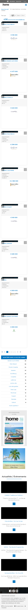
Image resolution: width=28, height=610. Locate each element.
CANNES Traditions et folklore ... (14, 495)
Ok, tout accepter (8, 606)
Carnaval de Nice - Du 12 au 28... (14, 573)
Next (25, 23)
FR (23, 1)
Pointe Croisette (13, 367)
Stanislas (13, 399)
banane (13, 370)
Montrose (13, 393)
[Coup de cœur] (8, 1)
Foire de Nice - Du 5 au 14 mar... (14, 521)
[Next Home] (5, 5)
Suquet (14, 396)
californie (13, 380)
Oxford (14, 402)
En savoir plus (19, 606)
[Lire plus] (9, 22)
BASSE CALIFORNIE (13, 360)
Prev (2, 23)
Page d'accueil (5, 9)
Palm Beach (13, 364)
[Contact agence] (25, 21)
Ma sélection (12, 1)
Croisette (13, 376)
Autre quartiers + (14, 405)
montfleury (13, 373)
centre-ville (13, 383)
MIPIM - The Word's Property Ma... (14, 547)
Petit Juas (13, 389)
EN (25, 1)
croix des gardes (13, 386)
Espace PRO (18, 1)
